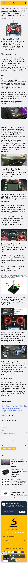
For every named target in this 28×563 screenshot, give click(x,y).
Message (3, 437)
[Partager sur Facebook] (10, 415)
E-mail (2, 430)
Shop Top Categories (8, 536)
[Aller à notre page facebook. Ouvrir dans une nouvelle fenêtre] (5, 533)
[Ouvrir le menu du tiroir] (3, 3)
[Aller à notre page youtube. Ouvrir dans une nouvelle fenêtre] (15, 533)
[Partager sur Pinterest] (12, 415)
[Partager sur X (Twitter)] (15, 415)
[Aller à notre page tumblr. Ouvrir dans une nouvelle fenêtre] (20, 533)
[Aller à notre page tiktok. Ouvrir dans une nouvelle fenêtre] (12, 533)
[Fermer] (23, 556)
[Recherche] (22, 2)
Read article (13, 466)
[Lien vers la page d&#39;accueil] (14, 522)
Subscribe (22, 511)
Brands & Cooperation (9, 544)
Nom (2, 424)
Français (7, 548)
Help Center (6, 540)
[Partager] (7, 415)
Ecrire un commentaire (8, 448)
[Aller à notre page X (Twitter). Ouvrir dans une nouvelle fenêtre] (10, 533)
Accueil (2, 8)
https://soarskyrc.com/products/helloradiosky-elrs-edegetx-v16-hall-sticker (14, 408)
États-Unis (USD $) (17, 548)
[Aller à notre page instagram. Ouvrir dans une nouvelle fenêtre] (7, 533)
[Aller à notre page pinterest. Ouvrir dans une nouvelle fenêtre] (18, 533)
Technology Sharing (10, 8)
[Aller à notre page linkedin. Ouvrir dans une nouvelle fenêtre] (23, 533)
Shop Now (13, 559)
